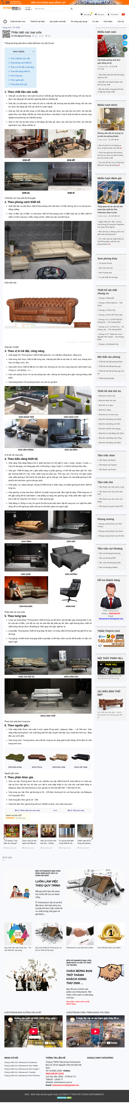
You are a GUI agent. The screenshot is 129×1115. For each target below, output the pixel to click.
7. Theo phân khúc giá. (18, 84)
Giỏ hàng (87, 14)
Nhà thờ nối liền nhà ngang (109, 429)
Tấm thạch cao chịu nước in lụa (111, 487)
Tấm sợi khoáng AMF (107, 558)
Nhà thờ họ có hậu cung (108, 414)
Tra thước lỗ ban (105, 263)
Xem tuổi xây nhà (106, 268)
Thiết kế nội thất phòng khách (110, 362)
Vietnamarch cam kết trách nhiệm (79, 948)
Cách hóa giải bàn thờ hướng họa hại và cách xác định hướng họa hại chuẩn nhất (110, 155)
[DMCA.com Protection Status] (64, 1098)
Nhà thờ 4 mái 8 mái (107, 396)
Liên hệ (120, 21)
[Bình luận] (40, 36)
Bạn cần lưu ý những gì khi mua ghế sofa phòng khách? (111, 233)
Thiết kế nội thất (37, 21)
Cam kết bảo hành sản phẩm (109, 948)
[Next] (92, 837)
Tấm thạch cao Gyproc (108, 465)
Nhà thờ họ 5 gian (106, 405)
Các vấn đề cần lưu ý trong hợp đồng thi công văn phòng (111, 163)
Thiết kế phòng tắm (106, 378)
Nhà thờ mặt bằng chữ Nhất (110, 419)
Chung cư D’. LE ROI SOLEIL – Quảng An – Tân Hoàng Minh (111, 320)
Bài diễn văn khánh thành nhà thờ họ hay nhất (110, 83)
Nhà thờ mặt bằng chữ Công (110, 438)
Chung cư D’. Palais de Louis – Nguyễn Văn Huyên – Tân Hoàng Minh (111, 336)
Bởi (12, 36)
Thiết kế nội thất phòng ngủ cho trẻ (111, 372)
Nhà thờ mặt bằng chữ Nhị (109, 424)
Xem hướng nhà (105, 273)
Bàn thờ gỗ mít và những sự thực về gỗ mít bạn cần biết (109, 146)
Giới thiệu (108, 21)
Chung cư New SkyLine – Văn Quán (110, 304)
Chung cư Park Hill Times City (110, 315)
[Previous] (4, 837)
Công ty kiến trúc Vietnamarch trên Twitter (21, 1066)
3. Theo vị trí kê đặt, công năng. (21, 67)
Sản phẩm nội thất (58, 21)
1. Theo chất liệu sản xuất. (19, 58)
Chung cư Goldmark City (108, 344)
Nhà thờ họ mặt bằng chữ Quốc (111, 433)
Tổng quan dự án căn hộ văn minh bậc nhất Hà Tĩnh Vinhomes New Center (110, 209)
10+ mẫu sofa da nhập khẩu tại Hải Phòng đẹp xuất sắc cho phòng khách (111, 241)
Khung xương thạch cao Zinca (111, 531)
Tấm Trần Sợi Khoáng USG (110, 563)
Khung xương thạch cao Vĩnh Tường (110, 525)
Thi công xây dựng (79, 21)
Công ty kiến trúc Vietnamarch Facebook (20, 1062)
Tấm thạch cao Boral (107, 460)
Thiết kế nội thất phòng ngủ (110, 366)
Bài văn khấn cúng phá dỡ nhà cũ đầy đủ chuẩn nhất (110, 90)
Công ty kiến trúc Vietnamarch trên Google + (22, 1069)
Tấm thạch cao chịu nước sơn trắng (110, 500)
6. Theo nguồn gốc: (16, 80)
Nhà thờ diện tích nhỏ (107, 400)
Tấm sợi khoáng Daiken (108, 567)
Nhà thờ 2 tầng (105, 410)
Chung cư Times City (107, 310)
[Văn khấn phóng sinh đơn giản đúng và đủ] (111, 46)
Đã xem (101, 15)
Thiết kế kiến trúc (17, 21)
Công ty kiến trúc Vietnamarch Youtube (20, 1072)
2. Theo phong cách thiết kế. (20, 63)
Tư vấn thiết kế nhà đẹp (108, 277)
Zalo (124, 43)
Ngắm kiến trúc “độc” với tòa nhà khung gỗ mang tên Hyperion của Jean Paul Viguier (111, 224)
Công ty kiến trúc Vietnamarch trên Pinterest (22, 1075)
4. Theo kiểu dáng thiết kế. (19, 71)
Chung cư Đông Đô (106, 298)
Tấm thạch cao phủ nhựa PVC (111, 506)
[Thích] (33, 36)
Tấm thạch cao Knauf (107, 469)
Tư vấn (95, 21)
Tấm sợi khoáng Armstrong (109, 553)
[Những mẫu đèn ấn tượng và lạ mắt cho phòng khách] (111, 119)
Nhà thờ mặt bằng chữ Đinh (110, 443)
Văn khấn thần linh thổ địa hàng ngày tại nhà (111, 76)
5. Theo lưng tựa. (16, 76)
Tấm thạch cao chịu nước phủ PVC (110, 493)
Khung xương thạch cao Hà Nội (111, 536)
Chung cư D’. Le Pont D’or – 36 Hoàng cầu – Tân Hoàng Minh (111, 328)
